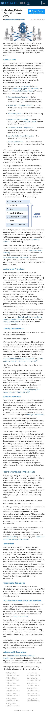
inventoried (26, 86)
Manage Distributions (35, 414)
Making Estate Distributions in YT (33, 699)
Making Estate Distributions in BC (12, 679)
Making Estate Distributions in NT (13, 705)
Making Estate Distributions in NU (33, 674)
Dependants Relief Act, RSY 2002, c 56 (18, 359)
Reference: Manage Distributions (16, 257)
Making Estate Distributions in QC (33, 689)
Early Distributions (21, 616)
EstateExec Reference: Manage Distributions (23, 538)
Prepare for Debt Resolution (18, 119)
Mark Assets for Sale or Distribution (21, 136)
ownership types (20, 88)
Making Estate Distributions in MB (13, 684)
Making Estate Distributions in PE (33, 684)
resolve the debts (29, 122)
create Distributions (11, 322)
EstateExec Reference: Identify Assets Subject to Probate (22, 318)
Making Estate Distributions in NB (13, 689)
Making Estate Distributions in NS (12, 699)
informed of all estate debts (22, 91)
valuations (35, 88)
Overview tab (11, 537)
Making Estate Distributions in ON (33, 679)
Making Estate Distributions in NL (12, 694)
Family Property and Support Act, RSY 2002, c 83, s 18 (21, 391)
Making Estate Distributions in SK (33, 694)
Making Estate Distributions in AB (12, 674)
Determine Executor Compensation (20, 128)
